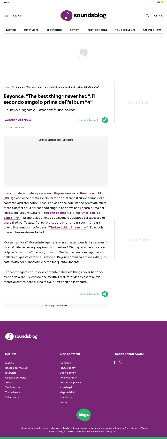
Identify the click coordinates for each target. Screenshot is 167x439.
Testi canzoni (97, 30)
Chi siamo (65, 363)
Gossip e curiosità (15, 377)
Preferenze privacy (70, 382)
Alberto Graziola (18, 120)
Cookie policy (68, 372)
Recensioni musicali (16, 367)
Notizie (11, 30)
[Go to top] (142, 428)
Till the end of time (53, 213)
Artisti (74, 30)
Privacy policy (68, 367)
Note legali (66, 387)
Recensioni (54, 30)
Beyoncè (60, 193)
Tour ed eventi (125, 30)
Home (7, 87)
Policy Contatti (68, 377)
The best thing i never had (68, 227)
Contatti (64, 402)
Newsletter (66, 397)
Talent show (152, 30)
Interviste (31, 30)
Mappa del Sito (68, 392)
